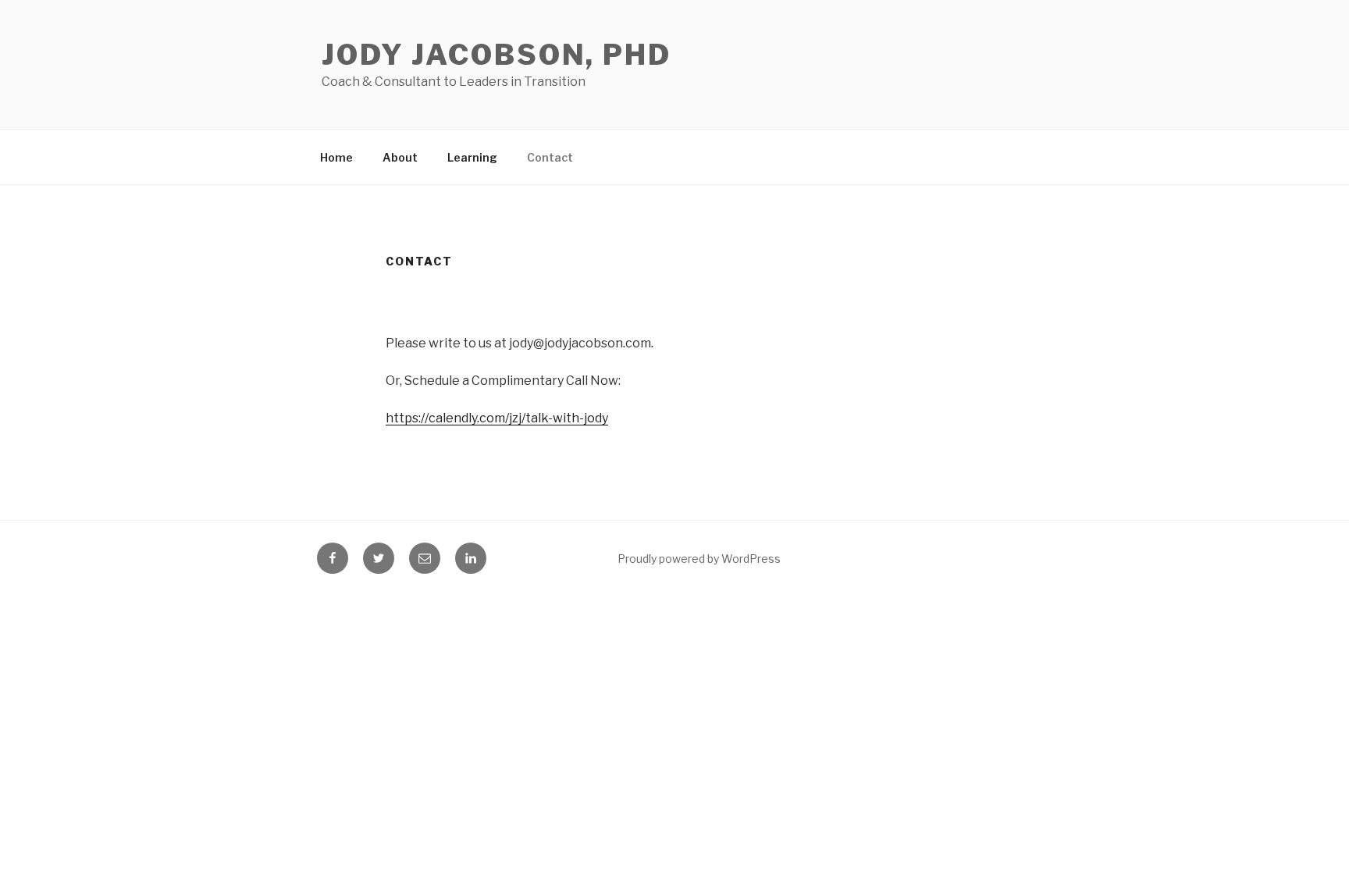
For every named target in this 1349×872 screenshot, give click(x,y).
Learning (472, 157)
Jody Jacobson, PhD (496, 54)
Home (336, 157)
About (400, 157)
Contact (550, 157)
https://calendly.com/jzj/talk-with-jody (497, 418)
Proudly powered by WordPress (699, 558)
